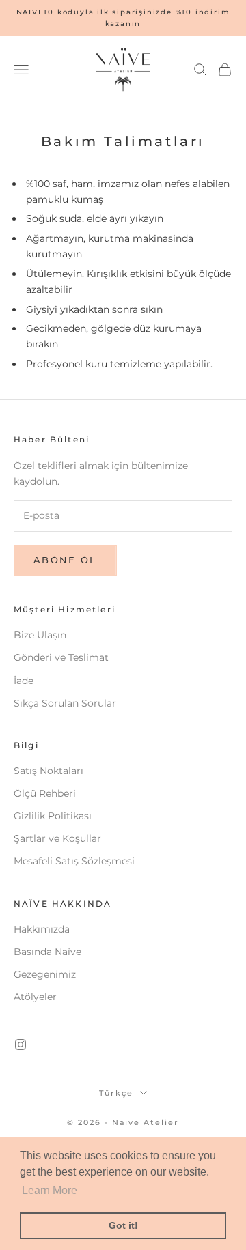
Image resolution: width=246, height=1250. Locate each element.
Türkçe (116, 1093)
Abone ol (65, 559)
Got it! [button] (123, 1225)
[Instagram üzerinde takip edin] (20, 1044)
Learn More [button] (49, 1190)
